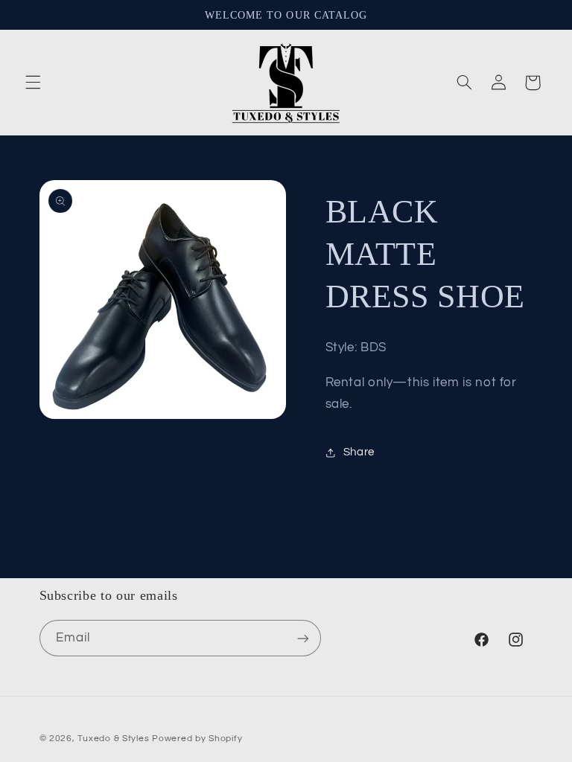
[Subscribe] (302, 638)
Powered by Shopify (197, 738)
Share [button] (359, 452)
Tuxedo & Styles (114, 738)
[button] (33, 82)
